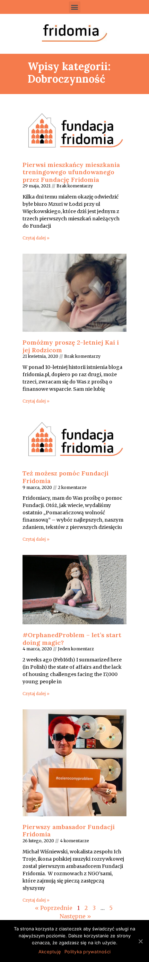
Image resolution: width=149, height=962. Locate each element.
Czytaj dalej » (36, 237)
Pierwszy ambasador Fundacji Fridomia (69, 830)
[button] (74, 7)
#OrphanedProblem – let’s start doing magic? (72, 639)
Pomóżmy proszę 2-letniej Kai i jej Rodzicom (71, 346)
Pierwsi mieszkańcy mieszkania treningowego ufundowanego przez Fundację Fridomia (71, 172)
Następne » (75, 916)
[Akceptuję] (140, 941)
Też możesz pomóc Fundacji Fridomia (65, 477)
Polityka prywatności (87, 951)
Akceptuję (49, 951)
